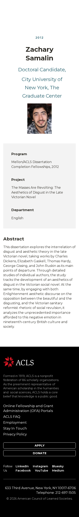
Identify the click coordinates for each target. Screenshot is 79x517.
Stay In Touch (15, 428)
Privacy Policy (15, 434)
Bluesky (58, 466)
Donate (39, 453)
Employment (15, 422)
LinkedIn (22, 466)
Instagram (40, 466)
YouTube (41, 470)
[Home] (18, 362)
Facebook (23, 470)
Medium (58, 470)
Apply (40, 445)
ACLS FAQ (11, 417)
